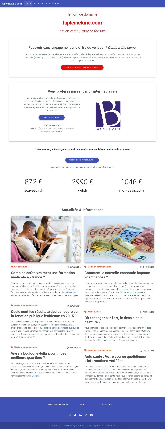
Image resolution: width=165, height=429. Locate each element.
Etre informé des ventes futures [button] (81, 160)
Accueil (28, 3)
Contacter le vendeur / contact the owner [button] (81, 67)
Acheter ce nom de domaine (46, 3)
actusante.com (104, 379)
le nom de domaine (82, 14)
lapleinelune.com (82, 23)
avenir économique (130, 292)
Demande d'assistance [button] (50, 117)
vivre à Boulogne (33, 376)
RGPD (82, 404)
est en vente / (82, 31)
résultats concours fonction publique (59, 328)
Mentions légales (58, 404)
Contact (107, 404)
